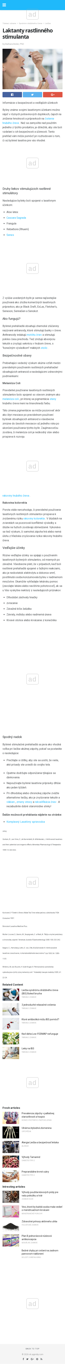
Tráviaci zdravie (9, 23)
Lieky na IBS (28, 1048)
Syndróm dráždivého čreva (30, 23)
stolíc (44, 347)
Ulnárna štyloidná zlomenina (37, 1128)
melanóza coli (10, 399)
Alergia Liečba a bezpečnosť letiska (40, 1142)
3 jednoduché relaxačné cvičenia (39, 1004)
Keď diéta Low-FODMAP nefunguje (40, 1033)
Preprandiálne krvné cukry (35, 1171)
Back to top (33, 1349)
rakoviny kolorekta (34, 518)
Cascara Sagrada (16, 217)
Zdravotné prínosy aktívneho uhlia (39, 1221)
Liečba (48, 23)
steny (53, 399)
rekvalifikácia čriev (45, 802)
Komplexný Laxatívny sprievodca (25, 821)
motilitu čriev (34, 334)
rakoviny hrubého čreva (15, 495)
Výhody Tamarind (31, 1157)
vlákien (10, 802)
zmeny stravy (24, 802)
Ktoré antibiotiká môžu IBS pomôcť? (40, 1019)
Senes (10, 235)
